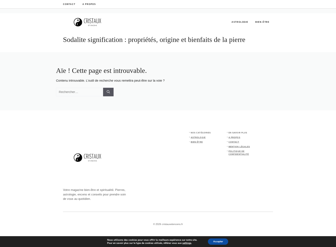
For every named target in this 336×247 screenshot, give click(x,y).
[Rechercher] (108, 92)
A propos (89, 4)
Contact (69, 4)
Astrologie (240, 22)
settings (186, 243)
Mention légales (239, 147)
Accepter (218, 241)
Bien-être (262, 22)
